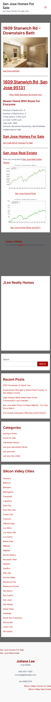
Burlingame (8, 492)
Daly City (7, 505)
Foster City (8, 514)
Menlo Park (8, 541)
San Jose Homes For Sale (18, 6)
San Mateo (8, 604)
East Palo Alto (9, 510)
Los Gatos (8, 537)
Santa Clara (8, 609)
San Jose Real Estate (20, 153)
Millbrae (6, 546)
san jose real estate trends (15, 447)
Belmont (7, 483)
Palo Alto (7, 573)
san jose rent (9, 451)
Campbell (7, 496)
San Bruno (8, 591)
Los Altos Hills (9, 532)
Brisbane (7, 487)
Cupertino (7, 501)
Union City (8, 627)
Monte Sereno (9, 555)
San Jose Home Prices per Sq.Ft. (25, 227)
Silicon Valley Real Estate (39, 689)
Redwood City (9, 582)
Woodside (7, 631)
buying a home (10, 433)
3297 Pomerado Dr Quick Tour (17, 385)
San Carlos (8, 595)
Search (6, 359)
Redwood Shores (11, 586)
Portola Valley (9, 577)
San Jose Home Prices (25, 193)
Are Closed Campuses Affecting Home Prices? (24, 413)
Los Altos (7, 528)
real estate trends (11, 442)
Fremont (7, 519)
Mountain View (10, 559)
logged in (21, 245)
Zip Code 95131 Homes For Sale (18, 143)
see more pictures (11, 71)
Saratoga (7, 613)
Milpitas (6, 550)
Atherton (7, 478)
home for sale (9, 438)
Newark (6, 564)
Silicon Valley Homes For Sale (37, 686)
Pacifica (6, 568)
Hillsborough (9, 523)
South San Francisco (12, 618)
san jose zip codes (11, 456)
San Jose (7, 600)
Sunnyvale (8, 622)
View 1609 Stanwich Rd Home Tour (25, 94)
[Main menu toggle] (45, 7)
